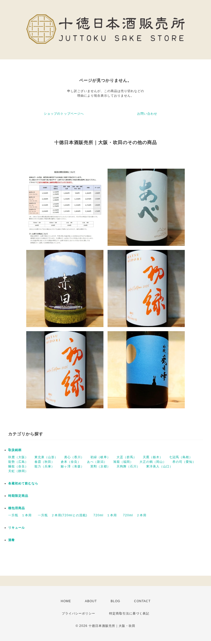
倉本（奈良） (71, 462)
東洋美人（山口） (159, 466)
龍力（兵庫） (44, 466)
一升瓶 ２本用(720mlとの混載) (62, 515)
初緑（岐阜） (100, 457)
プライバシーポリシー (78, 613)
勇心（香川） (74, 457)
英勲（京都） (100, 466)
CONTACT (142, 601)
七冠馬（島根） (180, 457)
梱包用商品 (16, 508)
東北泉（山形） (46, 457)
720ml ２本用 (134, 515)
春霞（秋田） (44, 462)
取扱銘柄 (15, 450)
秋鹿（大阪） (18, 457)
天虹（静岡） (18, 471)
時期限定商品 (18, 496)
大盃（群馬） (127, 457)
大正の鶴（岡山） (152, 462)
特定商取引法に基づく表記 (129, 613)
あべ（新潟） (97, 462)
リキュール (16, 527)
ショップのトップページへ (64, 113)
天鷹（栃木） (153, 457)
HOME (66, 601)
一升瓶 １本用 (20, 515)
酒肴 (11, 540)
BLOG (115, 601)
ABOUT (91, 601)
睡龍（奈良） (18, 466)
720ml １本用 (105, 515)
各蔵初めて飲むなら (23, 483)
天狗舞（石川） (128, 466)
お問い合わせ (147, 113)
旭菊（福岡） (123, 462)
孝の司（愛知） (184, 462)
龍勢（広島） (18, 462)
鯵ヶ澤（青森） (72, 466)
